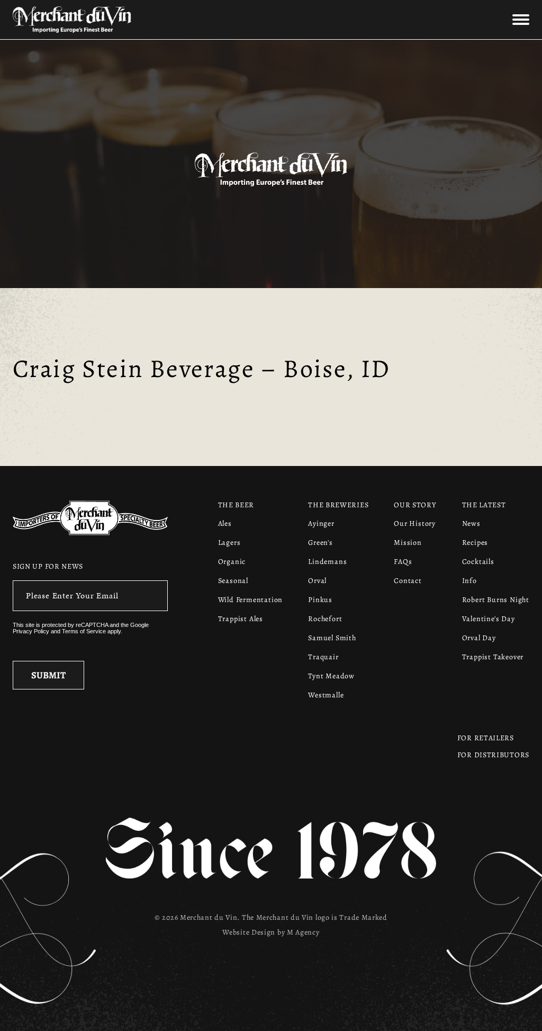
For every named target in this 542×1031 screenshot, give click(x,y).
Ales (225, 523)
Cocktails (478, 562)
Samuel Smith (332, 638)
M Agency (303, 932)
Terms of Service (84, 631)
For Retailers (485, 738)
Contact (408, 581)
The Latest (484, 505)
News (471, 523)
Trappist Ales (240, 619)
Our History (415, 523)
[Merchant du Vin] (99, 19)
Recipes (475, 542)
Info (469, 581)
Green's (320, 542)
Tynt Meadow (331, 676)
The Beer (236, 505)
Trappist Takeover (493, 657)
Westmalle (326, 695)
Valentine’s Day (488, 619)
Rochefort (325, 619)
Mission (408, 542)
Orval (317, 581)
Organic (232, 562)
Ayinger (321, 523)
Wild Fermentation (250, 600)
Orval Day (479, 638)
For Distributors (493, 755)
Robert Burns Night (495, 600)
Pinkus (320, 600)
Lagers (229, 542)
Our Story (415, 505)
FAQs (403, 562)
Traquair (323, 657)
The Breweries (338, 505)
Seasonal (233, 581)
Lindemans (327, 562)
